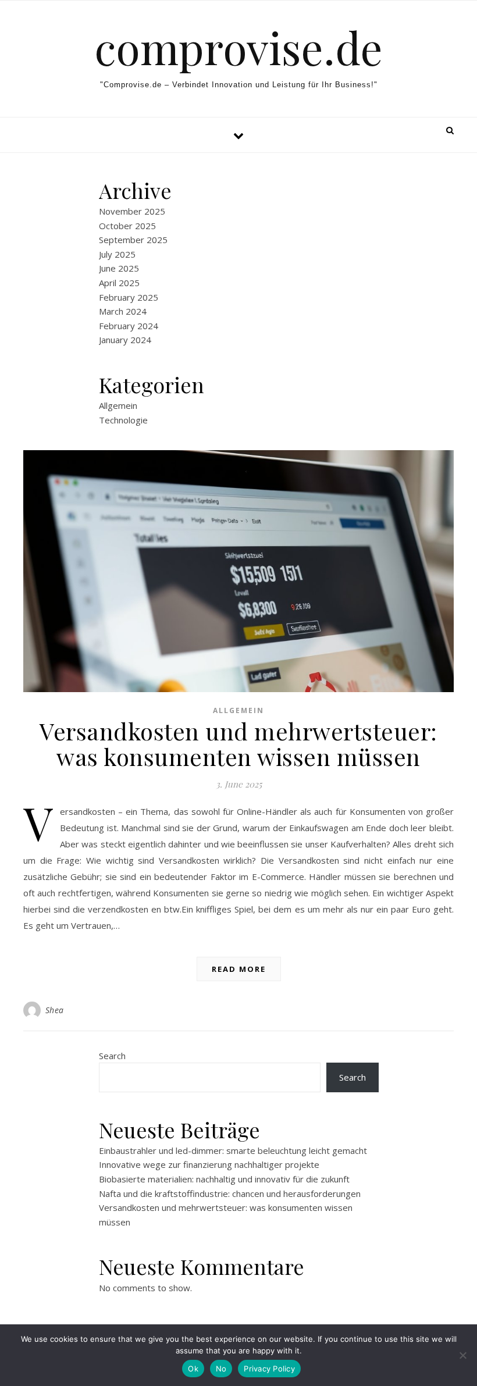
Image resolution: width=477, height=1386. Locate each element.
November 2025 (132, 211)
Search (112, 1055)
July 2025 (117, 254)
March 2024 (123, 311)
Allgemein (118, 405)
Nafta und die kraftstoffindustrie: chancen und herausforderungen (230, 1193)
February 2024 (128, 326)
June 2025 (119, 268)
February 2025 (128, 297)
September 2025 (133, 239)
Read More (239, 969)
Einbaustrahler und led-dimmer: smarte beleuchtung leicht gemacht (233, 1150)
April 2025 (119, 282)
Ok (193, 1368)
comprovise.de (239, 47)
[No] (462, 1355)
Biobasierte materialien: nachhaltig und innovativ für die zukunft (224, 1179)
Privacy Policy (269, 1368)
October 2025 (127, 225)
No (221, 1368)
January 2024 (125, 339)
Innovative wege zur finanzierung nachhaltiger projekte (209, 1164)
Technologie (123, 420)
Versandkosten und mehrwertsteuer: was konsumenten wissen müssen (238, 743)
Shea (54, 1010)
